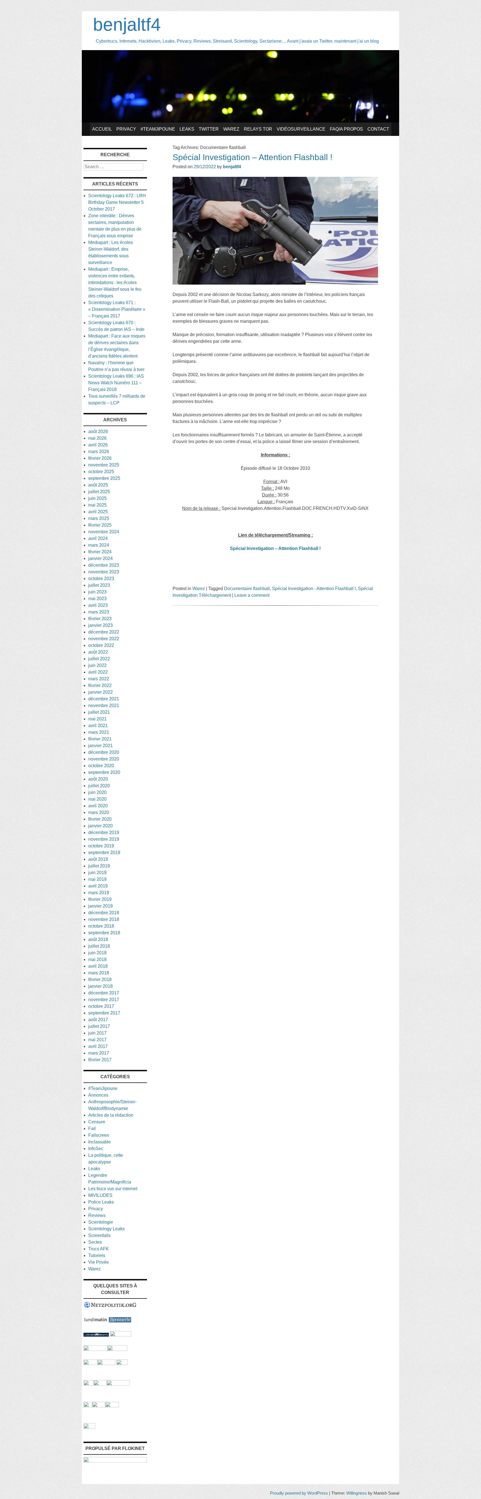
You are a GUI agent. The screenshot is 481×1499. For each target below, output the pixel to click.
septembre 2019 (104, 852)
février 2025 (100, 525)
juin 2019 (97, 872)
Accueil (102, 129)
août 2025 (98, 485)
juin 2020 (97, 792)
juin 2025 (97, 498)
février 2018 (100, 979)
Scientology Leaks (106, 1228)
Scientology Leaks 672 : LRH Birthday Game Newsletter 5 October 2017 (117, 202)
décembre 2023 (103, 565)
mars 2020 (98, 812)
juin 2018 (97, 952)
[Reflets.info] (120, 1335)
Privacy (126, 129)
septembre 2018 (104, 932)
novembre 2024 (103, 531)
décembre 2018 (103, 912)
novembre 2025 (103, 465)
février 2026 (100, 458)
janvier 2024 (100, 558)
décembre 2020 (103, 752)
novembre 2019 (103, 839)
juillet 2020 (99, 785)
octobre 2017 (101, 1006)
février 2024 (100, 551)
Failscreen (98, 1135)
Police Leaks (101, 1202)
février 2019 (100, 899)
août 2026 (98, 431)
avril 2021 (98, 725)
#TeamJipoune (158, 129)
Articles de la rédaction (110, 1115)
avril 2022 (98, 672)
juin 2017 (97, 1033)
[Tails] (90, 1363)
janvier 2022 (100, 692)
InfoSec (95, 1148)
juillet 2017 (99, 1026)
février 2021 (100, 739)
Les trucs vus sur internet (112, 1188)
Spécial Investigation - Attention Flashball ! (314, 588)
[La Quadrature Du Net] (112, 1405)
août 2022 (98, 652)
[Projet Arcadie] (118, 1384)
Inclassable (99, 1141)
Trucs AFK (98, 1248)
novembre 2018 (103, 919)
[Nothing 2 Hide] (89, 1427)
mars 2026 (98, 451)
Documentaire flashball (247, 588)
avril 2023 (98, 605)
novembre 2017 (103, 999)
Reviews (96, 1215)
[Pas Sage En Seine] (88, 1405)
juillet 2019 (99, 866)
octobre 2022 (101, 645)
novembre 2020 (103, 759)
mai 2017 (97, 1039)
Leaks (187, 129)
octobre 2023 (101, 578)
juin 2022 (97, 665)
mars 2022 (98, 678)
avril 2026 (98, 444)
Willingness (356, 1493)
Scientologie (100, 1222)
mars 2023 (98, 612)
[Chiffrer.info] (98, 1405)
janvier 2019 (100, 906)
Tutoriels (96, 1255)
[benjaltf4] (240, 121)
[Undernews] (96, 1335)
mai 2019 (97, 879)
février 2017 (100, 1059)
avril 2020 (98, 805)
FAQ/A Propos (346, 129)
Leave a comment (251, 595)
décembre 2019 (103, 832)
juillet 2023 (99, 585)
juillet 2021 (99, 712)
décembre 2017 (103, 993)
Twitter (209, 129)
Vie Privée (98, 1262)
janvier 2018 (100, 986)
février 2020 (100, 819)
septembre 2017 (104, 1013)
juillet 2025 (99, 491)
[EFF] (122, 1363)
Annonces (98, 1095)
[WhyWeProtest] (106, 1363)
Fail (92, 1128)
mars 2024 (98, 545)
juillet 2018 (99, 946)
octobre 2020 (101, 765)
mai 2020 (97, 799)
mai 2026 (97, 438)
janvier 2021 (100, 745)
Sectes (95, 1242)
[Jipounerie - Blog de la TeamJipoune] (120, 1321)
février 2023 (100, 618)
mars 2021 (98, 732)
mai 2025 (97, 505)
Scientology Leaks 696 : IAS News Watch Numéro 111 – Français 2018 (116, 383)
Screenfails (99, 1235)
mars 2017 (98, 1053)
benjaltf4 (127, 24)
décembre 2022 (103, 632)
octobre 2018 (101, 926)
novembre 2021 (103, 705)
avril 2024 (98, 538)
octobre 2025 (101, 471)
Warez (231, 129)
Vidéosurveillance (301, 129)
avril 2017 (98, 1046)
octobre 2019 (101, 845)
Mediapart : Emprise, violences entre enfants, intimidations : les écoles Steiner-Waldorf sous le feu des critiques (114, 282)
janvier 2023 (100, 625)
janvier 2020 (100, 825)
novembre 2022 (103, 638)
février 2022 (100, 685)
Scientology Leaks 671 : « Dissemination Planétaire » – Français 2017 (116, 309)
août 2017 (98, 1019)
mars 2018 (98, 972)
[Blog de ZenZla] (117, 1349)
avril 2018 (98, 966)
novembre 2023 (103, 571)
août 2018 (98, 939)
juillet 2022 (99, 658)
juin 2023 (97, 592)
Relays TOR (258, 129)
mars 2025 (98, 518)
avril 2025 (98, 511)
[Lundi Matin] (96, 1321)
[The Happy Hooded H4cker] (100, 1384)
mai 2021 (97, 719)
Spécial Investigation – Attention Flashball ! (252, 157)
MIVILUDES (100, 1195)
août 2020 (98, 779)
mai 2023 (97, 598)
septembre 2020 (104, 772)
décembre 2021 (103, 698)
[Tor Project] (89, 1384)
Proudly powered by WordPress (299, 1493)
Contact (378, 129)
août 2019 (98, 859)
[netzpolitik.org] (110, 1306)
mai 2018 (97, 959)
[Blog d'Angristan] (95, 1349)
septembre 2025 (104, 478)
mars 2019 (98, 892)
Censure (96, 1121)
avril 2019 (98, 886)
